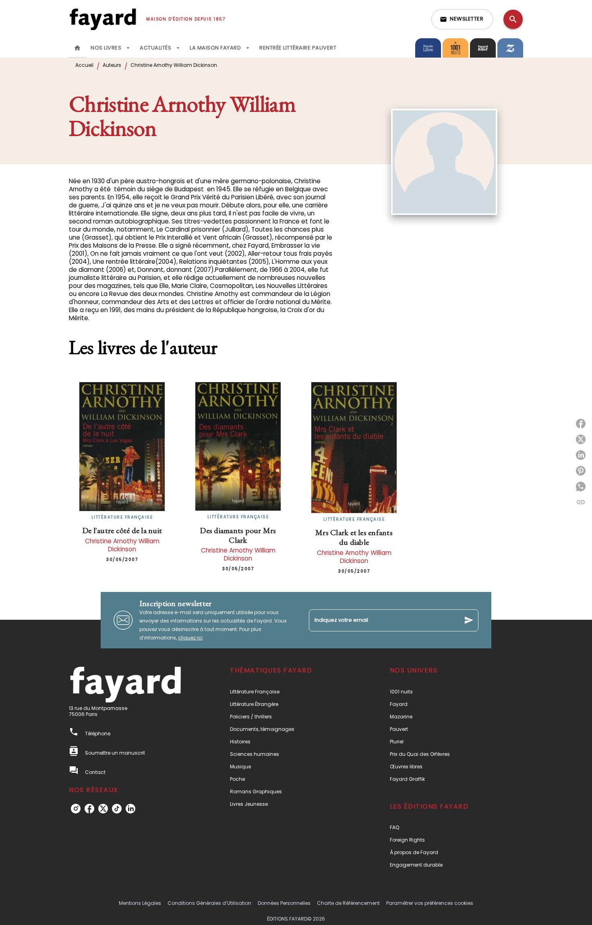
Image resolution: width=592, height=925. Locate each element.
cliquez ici (190, 637)
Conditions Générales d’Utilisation (209, 903)
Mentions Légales (140, 903)
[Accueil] (103, 19)
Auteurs (112, 65)
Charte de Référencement (348, 903)
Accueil (84, 65)
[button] (462, 19)
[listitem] (76, 808)
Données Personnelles (284, 903)
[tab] (77, 48)
